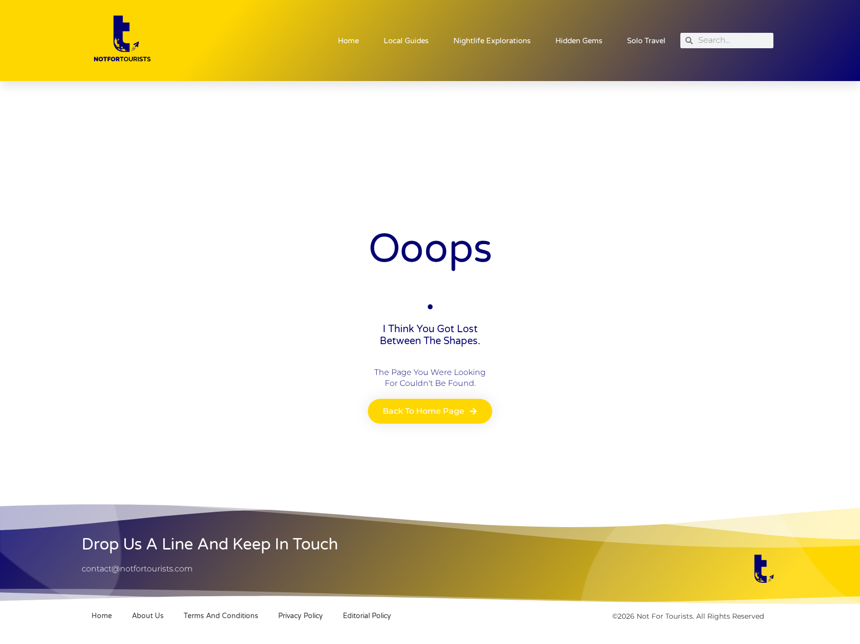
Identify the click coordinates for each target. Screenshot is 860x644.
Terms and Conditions (221, 616)
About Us (148, 616)
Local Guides (406, 40)
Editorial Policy (367, 616)
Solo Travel (646, 40)
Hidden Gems (578, 40)
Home (348, 40)
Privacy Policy (300, 616)
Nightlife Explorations (492, 40)
